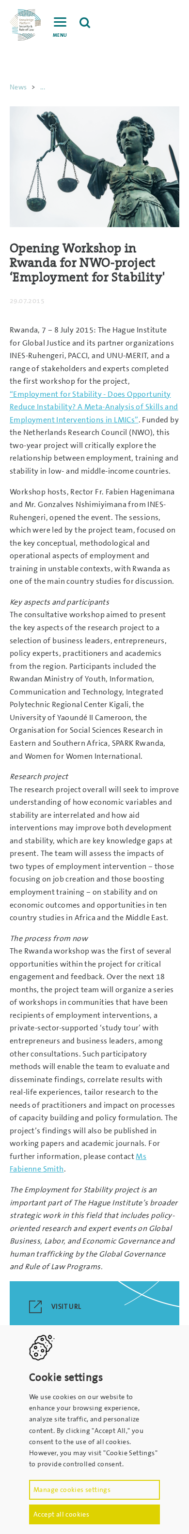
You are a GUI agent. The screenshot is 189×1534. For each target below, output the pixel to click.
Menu (60, 35)
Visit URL (66, 1306)
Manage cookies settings (71, 1489)
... (42, 87)
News (18, 87)
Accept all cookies (61, 1514)
